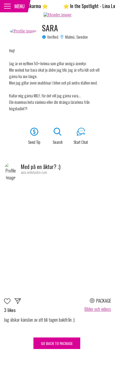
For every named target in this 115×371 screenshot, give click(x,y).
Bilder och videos (98, 308)
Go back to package (57, 343)
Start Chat (81, 142)
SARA (50, 28)
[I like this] (9, 302)
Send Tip (34, 142)
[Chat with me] (17, 302)
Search (58, 142)
